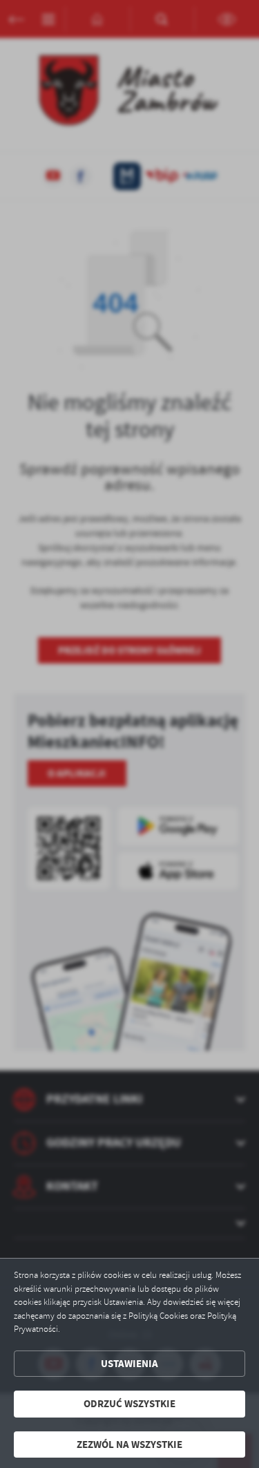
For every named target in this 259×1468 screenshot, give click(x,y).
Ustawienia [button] (129, 1364)
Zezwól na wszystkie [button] (129, 1444)
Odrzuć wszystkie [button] (129, 1404)
